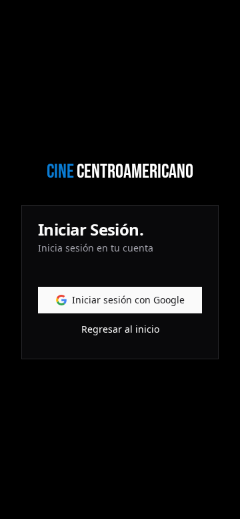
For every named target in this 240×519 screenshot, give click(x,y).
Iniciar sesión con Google (128, 299)
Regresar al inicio (120, 329)
